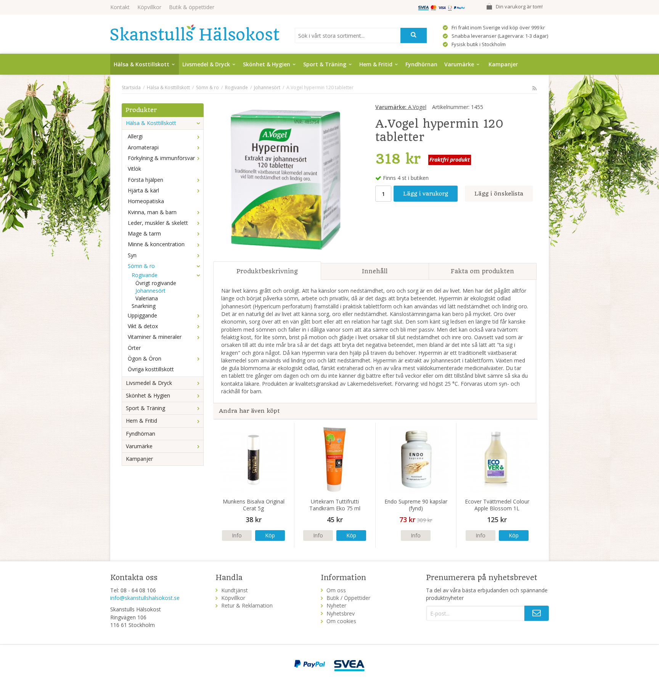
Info (237, 535)
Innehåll (374, 271)
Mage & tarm (144, 233)
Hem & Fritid (375, 64)
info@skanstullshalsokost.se (145, 597)
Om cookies (341, 621)
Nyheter (336, 605)
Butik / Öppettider (348, 597)
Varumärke (459, 64)
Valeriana (146, 298)
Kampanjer (503, 64)
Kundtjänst (234, 590)
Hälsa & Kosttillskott (141, 64)
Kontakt (120, 7)
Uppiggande (142, 315)
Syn (132, 255)
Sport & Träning (324, 64)
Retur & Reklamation (247, 605)
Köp (270, 535)
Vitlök (134, 168)
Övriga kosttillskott (151, 369)
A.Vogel (400, 107)
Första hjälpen (145, 179)
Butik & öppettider (191, 7)
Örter (134, 347)
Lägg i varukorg (425, 193)
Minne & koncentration (156, 244)
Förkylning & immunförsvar (161, 158)
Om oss (336, 590)
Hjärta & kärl (143, 190)
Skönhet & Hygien (266, 64)
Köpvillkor (149, 7)
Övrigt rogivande (155, 283)
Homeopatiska (146, 201)
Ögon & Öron (144, 358)
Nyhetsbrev (340, 613)
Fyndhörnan (421, 64)
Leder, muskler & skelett (158, 222)
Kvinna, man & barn (152, 212)
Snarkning (144, 305)
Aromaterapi (143, 147)
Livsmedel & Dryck (206, 64)
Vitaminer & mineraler (155, 336)
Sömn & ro (141, 265)
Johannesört (150, 290)
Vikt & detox (143, 326)
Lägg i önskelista (498, 193)
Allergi (135, 136)
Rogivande (145, 275)
